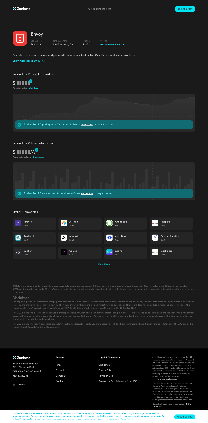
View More (104, 264)
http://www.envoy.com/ (113, 44)
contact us (87, 124)
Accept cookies (185, 417)
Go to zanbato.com (99, 8)
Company (61, 375)
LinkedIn (20, 384)
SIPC (154, 363)
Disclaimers (104, 365)
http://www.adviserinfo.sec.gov (164, 379)
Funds (59, 365)
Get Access (34, 88)
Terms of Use (106, 375)
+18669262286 (20, 375)
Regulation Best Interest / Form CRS (118, 381)
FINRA (187, 360)
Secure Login (185, 8)
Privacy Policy (106, 370)
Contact (60, 381)
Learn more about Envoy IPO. (29, 60)
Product (60, 370)
